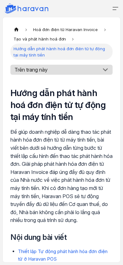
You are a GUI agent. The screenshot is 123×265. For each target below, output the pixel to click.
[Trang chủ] (16, 29)
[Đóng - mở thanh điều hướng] (115, 8)
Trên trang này (31, 70)
